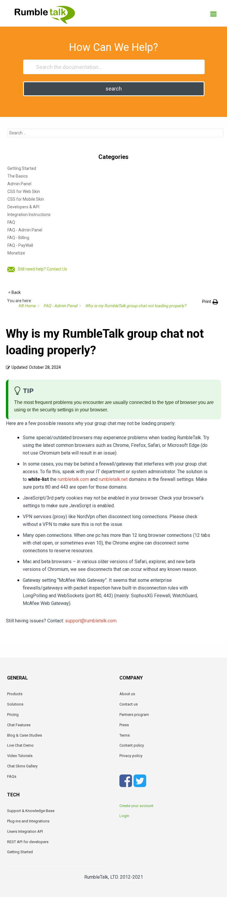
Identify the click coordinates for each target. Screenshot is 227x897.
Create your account (136, 805)
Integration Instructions (29, 214)
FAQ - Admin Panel (24, 230)
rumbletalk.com (73, 479)
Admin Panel (19, 183)
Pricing (13, 714)
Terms (124, 735)
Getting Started (21, 168)
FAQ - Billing (18, 237)
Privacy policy (130, 755)
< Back (14, 292)
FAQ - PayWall (20, 245)
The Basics (17, 176)
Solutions (15, 704)
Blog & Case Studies (24, 735)
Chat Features (18, 725)
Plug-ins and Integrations (28, 821)
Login (124, 816)
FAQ (11, 222)
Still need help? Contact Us (42, 269)
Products (14, 694)
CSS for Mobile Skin (25, 199)
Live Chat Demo (20, 745)
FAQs (11, 776)
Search (114, 89)
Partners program (134, 714)
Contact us (128, 704)
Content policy (131, 745)
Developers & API (23, 206)
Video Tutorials (20, 755)
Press (124, 725)
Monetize (16, 253)
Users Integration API (25, 831)
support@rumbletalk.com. (91, 621)
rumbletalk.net (113, 479)
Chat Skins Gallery (22, 766)
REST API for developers (27, 842)
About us (127, 694)
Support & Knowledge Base (30, 811)
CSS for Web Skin (23, 191)
